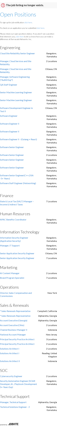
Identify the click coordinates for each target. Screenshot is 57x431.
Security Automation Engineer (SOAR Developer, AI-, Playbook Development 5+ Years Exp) (18, 384)
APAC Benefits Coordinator (13, 219)
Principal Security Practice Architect (17, 339)
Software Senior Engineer (12, 147)
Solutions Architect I (9, 348)
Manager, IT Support (10, 245)
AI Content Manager (10, 273)
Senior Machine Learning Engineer (16, 92)
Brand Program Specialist (12, 277)
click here (28, 22)
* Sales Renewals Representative (15, 311)
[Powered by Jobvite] (9, 424)
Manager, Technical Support (13, 402)
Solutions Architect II (10, 361)
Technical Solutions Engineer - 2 (15, 407)
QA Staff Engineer (8, 84)
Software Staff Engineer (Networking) (18, 183)
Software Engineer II (9, 123)
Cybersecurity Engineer (11, 376)
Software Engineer (8, 115)
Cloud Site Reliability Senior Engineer (17, 53)
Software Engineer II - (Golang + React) (18, 139)
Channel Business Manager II (13, 329)
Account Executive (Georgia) (13, 320)
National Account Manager (13, 334)
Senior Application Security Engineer (17, 253)
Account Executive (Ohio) (12, 325)
